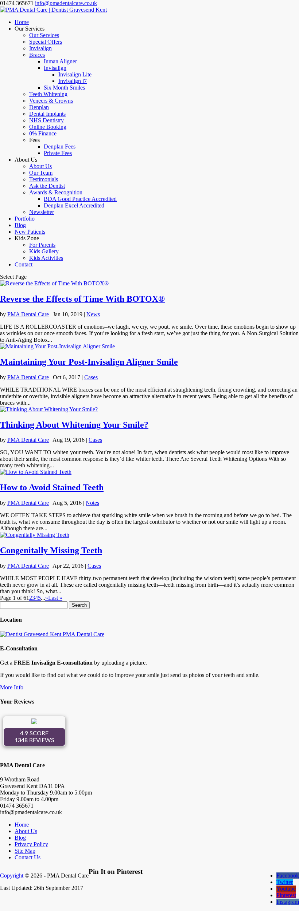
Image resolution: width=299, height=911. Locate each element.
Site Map (25, 851)
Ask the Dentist (47, 186)
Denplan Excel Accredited (74, 205)
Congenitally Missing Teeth (51, 550)
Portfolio (25, 218)
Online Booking (47, 127)
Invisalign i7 (72, 81)
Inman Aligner (60, 61)
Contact (23, 264)
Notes (92, 503)
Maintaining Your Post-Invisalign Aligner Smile (89, 362)
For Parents (42, 245)
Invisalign (40, 48)
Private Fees (58, 153)
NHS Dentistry (46, 120)
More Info (11, 687)
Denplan (39, 107)
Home (22, 22)
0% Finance (43, 133)
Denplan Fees (59, 146)
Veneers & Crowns (51, 101)
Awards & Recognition (55, 192)
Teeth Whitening (48, 94)
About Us (40, 166)
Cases (91, 377)
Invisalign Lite (75, 74)
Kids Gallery (44, 251)
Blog (20, 225)
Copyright (11, 875)
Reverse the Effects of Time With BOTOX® (82, 299)
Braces (37, 55)
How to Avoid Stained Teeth (52, 487)
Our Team (41, 173)
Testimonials (43, 179)
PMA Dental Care (28, 314)
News (93, 314)
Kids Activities (46, 258)
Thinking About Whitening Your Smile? (74, 424)
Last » (55, 598)
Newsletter (41, 212)
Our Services (44, 35)
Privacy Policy (31, 844)
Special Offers (45, 42)
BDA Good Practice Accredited (80, 199)
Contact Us (27, 857)
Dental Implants (47, 114)
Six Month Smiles (64, 87)
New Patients (30, 232)
